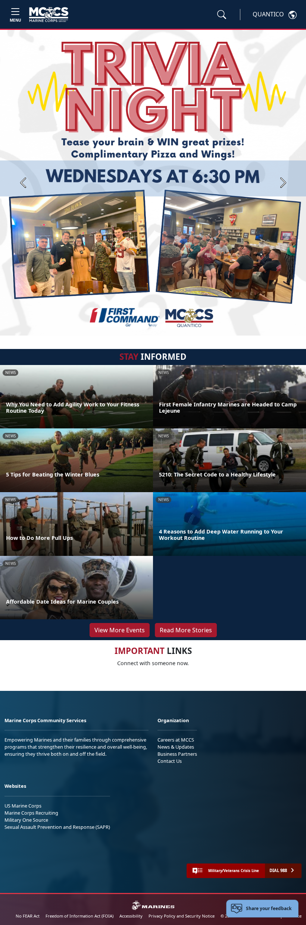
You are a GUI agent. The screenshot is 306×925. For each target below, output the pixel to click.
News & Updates (175, 746)
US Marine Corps (22, 805)
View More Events (119, 630)
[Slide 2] (154, 326)
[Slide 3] (163, 326)
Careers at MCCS (175, 739)
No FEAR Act (28, 916)
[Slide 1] (139, 326)
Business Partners (177, 754)
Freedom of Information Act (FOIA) (79, 916)
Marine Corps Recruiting (31, 812)
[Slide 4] (172, 326)
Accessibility (131, 916)
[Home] (48, 14)
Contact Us (169, 761)
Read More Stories (186, 630)
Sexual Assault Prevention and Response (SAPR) (57, 827)
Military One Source (26, 820)
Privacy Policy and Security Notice (182, 916)
